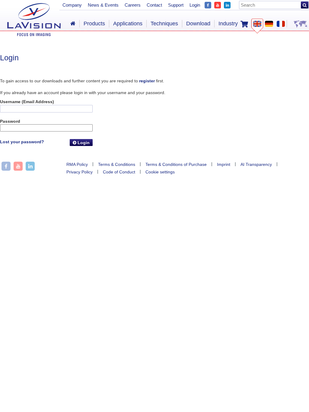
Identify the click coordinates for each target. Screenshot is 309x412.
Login (83, 142)
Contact (154, 5)
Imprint (223, 164)
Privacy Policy (79, 172)
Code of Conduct (119, 172)
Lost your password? (22, 141)
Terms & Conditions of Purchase (176, 164)
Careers (133, 5)
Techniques (164, 24)
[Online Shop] (244, 23)
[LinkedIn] (227, 4)
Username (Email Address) (27, 101)
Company (72, 5)
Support (175, 5)
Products (94, 24)
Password (10, 121)
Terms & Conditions (116, 164)
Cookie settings (160, 172)
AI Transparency (256, 164)
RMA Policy (77, 164)
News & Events (103, 5)
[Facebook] (208, 4)
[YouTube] (217, 4)
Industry (228, 24)
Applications (127, 24)
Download (198, 24)
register (147, 80)
